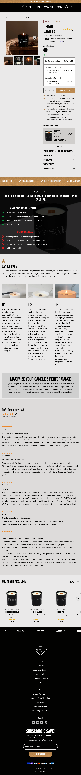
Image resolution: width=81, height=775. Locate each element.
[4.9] (12, 619)
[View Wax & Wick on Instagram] (33, 722)
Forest (57, 130)
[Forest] (49, 136)
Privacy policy (40, 702)
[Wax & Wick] (27, 6)
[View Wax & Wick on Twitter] (41, 722)
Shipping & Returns (40, 710)
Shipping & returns (50, 168)
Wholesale (40, 674)
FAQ (40, 682)
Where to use (48, 164)
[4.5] (36, 619)
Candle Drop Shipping (40, 698)
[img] (69, 29)
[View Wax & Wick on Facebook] (37, 722)
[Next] (35, 38)
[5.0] (61, 619)
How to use (47, 160)
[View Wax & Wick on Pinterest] (46, 722)
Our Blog (40, 666)
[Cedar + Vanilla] (8, 60)
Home (8, 17)
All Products (15, 17)
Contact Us (40, 690)
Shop (40, 661)
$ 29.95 (12, 622)
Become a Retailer (40, 670)
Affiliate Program (40, 678)
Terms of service (40, 706)
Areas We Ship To (40, 694)
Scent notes (48, 155)
